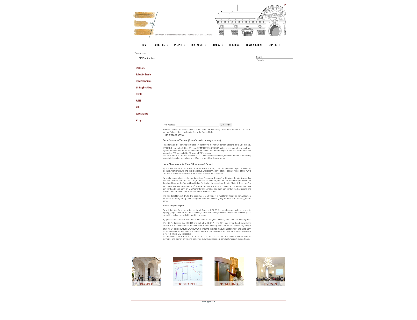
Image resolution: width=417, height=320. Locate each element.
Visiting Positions (144, 87)
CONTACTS (274, 45)
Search (259, 57)
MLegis (139, 120)
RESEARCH (196, 45)
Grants (139, 94)
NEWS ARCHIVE (254, 45)
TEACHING (234, 45)
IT (285, 5)
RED (137, 107)
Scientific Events (143, 74)
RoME (138, 100)
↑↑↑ (278, 307)
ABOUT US (159, 45)
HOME (145, 45)
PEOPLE (178, 45)
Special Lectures (143, 81)
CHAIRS (216, 45)
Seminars (140, 67)
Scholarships (142, 113)
